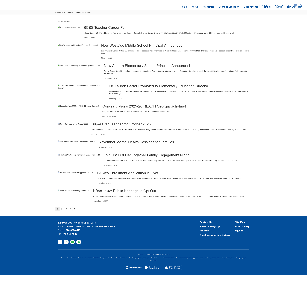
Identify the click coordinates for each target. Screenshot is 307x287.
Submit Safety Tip (210, 226)
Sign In (239, 230)
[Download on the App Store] (173, 267)
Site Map (240, 222)
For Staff (204, 230)
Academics (59, 12)
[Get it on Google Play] (153, 267)
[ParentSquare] (133, 267)
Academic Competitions (75, 12)
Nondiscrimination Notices (215, 234)
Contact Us (206, 222)
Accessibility (242, 226)
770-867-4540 (69, 233)
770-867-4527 (73, 230)
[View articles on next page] (75, 209)
